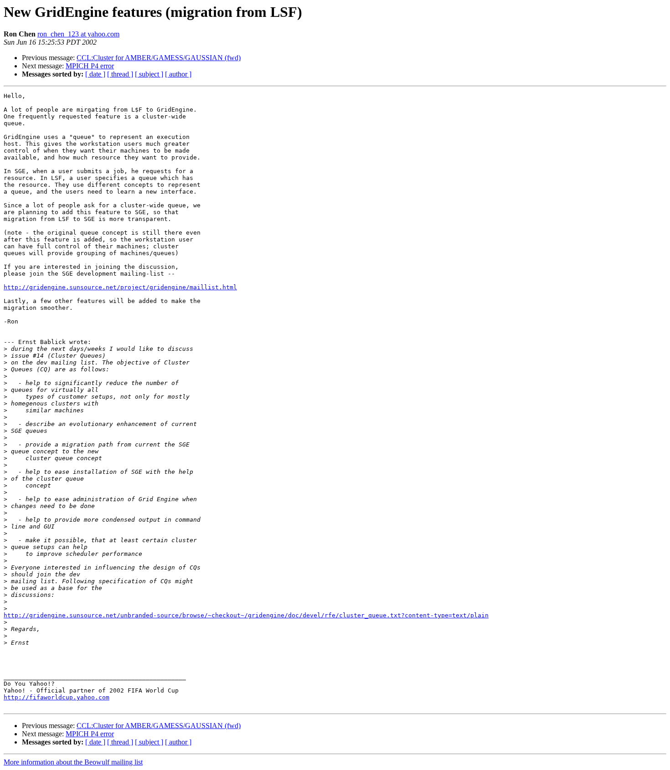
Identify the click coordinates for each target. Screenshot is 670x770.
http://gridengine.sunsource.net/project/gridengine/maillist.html (120, 287)
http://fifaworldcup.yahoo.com (56, 697)
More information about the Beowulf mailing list (73, 762)
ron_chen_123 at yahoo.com (78, 34)
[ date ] (95, 74)
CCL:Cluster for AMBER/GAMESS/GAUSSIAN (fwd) (159, 58)
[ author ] (178, 74)
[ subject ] (149, 74)
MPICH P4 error (90, 66)
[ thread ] (120, 74)
